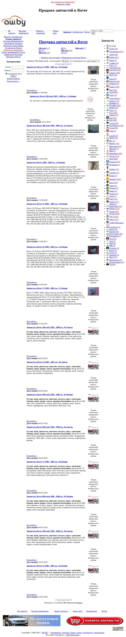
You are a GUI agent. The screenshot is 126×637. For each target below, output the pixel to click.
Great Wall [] (114, 98)
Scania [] (113, 194)
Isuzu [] (113, 110)
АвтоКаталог (77, 32)
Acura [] (113, 49)
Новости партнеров (40, 32)
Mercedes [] (115, 146)
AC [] (112, 46)
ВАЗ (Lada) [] (115, 234)
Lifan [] (112, 131)
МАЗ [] (113, 257)
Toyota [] (114, 214)
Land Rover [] (116, 126)
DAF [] (113, 75)
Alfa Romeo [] (116, 52)
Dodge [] (114, 87)
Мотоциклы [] (115, 260)
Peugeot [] (114, 162)
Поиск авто (55, 32)
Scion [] (112, 196)
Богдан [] (114, 232)
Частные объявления (23, 32)
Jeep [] (112, 118)
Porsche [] (114, 173)
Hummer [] (114, 103)
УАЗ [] (112, 264)
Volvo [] (114, 220)
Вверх (79, 603)
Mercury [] (114, 149)
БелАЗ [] (113, 229)
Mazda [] (114, 143)
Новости (7, 37)
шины (73, 633)
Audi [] (113, 55)
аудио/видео (88, 633)
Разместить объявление (13, 50)
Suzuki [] (113, 212)
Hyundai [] (115, 105)
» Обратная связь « (72, 635)
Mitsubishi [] (115, 154)
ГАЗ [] (112, 239)
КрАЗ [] (113, 251)
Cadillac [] (113, 63)
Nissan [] (114, 156)
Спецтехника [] (116, 262)
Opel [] (113, 159)
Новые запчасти (61, 611)
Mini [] (112, 151)
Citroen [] (114, 73)
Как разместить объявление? (63, 2)
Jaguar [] (113, 115)
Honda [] (114, 101)
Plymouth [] (114, 165)
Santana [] (113, 188)
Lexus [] (113, 128)
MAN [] (113, 138)
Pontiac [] (114, 169)
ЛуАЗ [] (113, 253)
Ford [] (113, 92)
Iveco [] (113, 113)
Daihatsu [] (114, 84)
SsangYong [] (115, 206)
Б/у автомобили (14, 42)
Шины (20, 46)
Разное (19, 48)
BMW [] (114, 57)
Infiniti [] (113, 108)
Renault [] (115, 179)
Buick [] (113, 60)
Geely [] (113, 95)
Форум (87, 32)
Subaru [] (114, 209)
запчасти (66, 633)
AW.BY (45, 633)
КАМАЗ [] (114, 248)
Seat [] (113, 199)
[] (44, 48)
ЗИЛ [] (112, 243)
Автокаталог (99, 633)
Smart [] (113, 204)
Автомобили (55, 633)
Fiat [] (113, 90)
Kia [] (113, 120)
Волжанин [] (115, 236)
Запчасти (19, 43)
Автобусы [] (114, 227)
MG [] (112, 141)
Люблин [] (114, 255)
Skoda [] (114, 202)
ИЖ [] (112, 246)
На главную (11, 32)
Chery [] (113, 65)
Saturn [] (113, 191)
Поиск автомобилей (10, 52)
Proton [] (113, 176)
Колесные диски (10, 46)
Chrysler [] (115, 70)
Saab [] (113, 186)
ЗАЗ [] (112, 241)
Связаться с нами (63, 4)
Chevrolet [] (115, 68)
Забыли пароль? (13, 79)
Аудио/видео (10, 48)
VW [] (113, 217)
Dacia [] (113, 79)
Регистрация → (13, 81)
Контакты (10, 57)
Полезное (19, 55)
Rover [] (113, 183)
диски (79, 633)
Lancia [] (113, 123)
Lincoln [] (113, 136)
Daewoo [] (114, 81)
